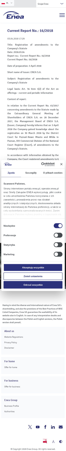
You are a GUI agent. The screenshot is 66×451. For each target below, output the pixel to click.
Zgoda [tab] (11, 172)
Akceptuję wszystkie (33, 267)
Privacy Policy (10, 342)
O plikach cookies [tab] (52, 172)
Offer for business (12, 386)
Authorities (9, 411)
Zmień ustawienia (33, 276)
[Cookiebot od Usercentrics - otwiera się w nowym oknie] (41, 164)
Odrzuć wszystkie (33, 285)
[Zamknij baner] (61, 164)
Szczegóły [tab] (31, 172)
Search (55, 15)
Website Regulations (13, 337)
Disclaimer (9, 348)
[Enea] (13, 14)
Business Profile (11, 406)
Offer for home (10, 367)
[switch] (58, 235)
